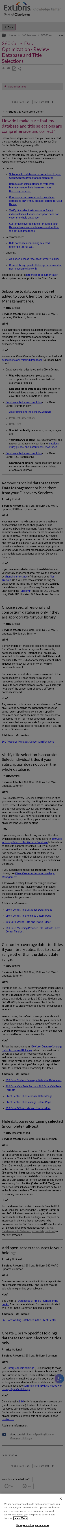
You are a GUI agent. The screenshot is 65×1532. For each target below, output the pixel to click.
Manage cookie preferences (32, 1525)
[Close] (61, 1499)
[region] (32, 1513)
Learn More (20, 1518)
